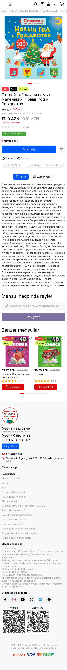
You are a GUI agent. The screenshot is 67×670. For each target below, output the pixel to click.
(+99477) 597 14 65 (16, 435)
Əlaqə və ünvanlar (11, 478)
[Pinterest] (49, 599)
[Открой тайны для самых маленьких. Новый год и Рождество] (33, 47)
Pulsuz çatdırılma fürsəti (14, 519)
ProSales (29, 648)
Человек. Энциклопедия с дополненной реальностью (16, 376)
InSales (52, 648)
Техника (39, 374)
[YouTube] (22, 599)
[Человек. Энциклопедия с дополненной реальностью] (17, 351)
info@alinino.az (14, 453)
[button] (30, 83)
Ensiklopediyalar (54, 165)
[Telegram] (40, 599)
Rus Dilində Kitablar (29, 11)
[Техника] (49, 351)
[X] (31, 599)
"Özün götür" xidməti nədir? (16, 537)
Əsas (4, 11)
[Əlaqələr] (42, 4)
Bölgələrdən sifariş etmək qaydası (20, 533)
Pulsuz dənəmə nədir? (13, 510)
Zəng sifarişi (10, 446)
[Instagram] (14, 599)
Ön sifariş (28, 149)
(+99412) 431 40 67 (16, 440)
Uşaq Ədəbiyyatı (49, 11)
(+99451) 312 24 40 (16, 428)
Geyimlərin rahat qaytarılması (17, 515)
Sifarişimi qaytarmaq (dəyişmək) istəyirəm (23, 505)
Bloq (4, 487)
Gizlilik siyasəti (9, 501)
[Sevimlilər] (61, 149)
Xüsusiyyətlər (44, 176)
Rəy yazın (33, 317)
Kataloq (13, 11)
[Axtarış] (36, 4)
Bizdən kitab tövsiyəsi (13, 492)
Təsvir (23, 176)
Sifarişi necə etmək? (12, 524)
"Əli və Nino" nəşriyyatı (14, 496)
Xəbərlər (6, 483)
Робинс (17, 109)
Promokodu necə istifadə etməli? (19, 528)
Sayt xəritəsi (53, 645)
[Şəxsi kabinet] (49, 4)
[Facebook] (5, 599)
